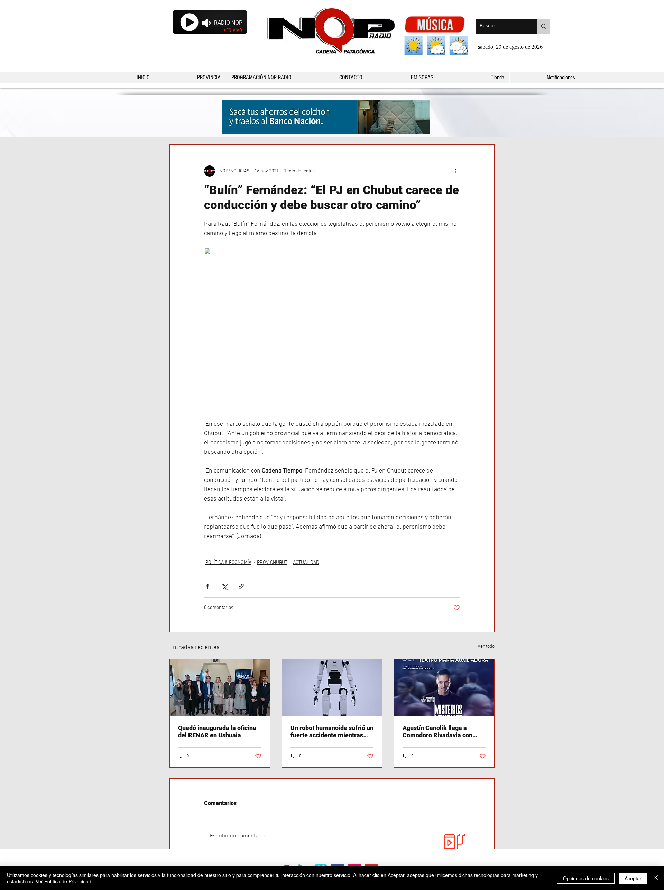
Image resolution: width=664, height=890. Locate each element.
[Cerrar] (656, 878)
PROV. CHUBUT (272, 563)
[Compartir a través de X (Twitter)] (224, 586)
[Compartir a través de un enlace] (241, 586)
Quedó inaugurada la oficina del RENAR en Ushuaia (217, 731)
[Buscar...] (543, 26)
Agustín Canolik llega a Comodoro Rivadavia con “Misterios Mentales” (437, 731)
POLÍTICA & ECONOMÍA (228, 563)
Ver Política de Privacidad (63, 881)
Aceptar (633, 878)
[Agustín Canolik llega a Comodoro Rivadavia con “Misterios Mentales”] (444, 687)
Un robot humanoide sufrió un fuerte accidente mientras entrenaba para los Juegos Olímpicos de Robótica (332, 731)
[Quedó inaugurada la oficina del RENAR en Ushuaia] (220, 687)
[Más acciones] (456, 171)
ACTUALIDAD (306, 563)
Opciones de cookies (586, 878)
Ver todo (486, 646)
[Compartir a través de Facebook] (207, 586)
